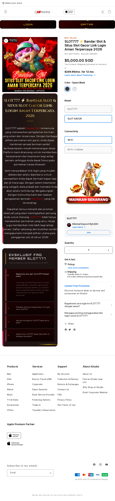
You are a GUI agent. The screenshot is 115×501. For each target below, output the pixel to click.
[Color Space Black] (67, 89)
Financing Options (41, 400)
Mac (9, 374)
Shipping (81, 64)
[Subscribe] (50, 472)
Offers (10, 410)
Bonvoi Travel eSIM (42, 379)
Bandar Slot (33, 128)
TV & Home (12, 400)
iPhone (10, 384)
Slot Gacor (37, 199)
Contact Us (63, 389)
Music (10, 395)
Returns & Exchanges (68, 384)
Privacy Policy (65, 400)
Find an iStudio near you (93, 380)
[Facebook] (66, 330)
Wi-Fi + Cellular (75, 149)
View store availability (78, 268)
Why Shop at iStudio (93, 387)
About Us (87, 374)
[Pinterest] (75, 330)
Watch (10, 389)
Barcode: (85, 54)
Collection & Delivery (68, 379)
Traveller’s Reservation (43, 410)
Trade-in (36, 405)
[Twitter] (70, 330)
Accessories (13, 405)
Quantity (69, 243)
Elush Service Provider (43, 395)
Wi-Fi (70, 140)
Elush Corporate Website (95, 392)
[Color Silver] (74, 89)
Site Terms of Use (66, 405)
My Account (64, 374)
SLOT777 (35, 217)
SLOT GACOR (75, 118)
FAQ (60, 395)
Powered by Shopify (99, 479)
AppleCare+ (38, 374)
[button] (5, 11)
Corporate (37, 384)
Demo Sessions (39, 389)
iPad (9, 379)
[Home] (43, 12)
